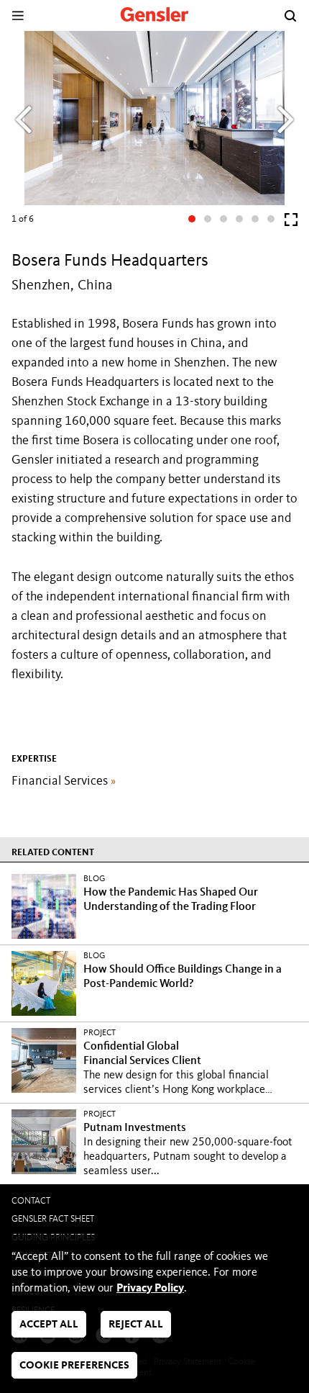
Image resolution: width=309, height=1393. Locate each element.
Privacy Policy (150, 1288)
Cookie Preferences (74, 1366)
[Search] (290, 16)
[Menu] (17, 15)
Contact (30, 1201)
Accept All (48, 1325)
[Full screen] (291, 223)
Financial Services (63, 781)
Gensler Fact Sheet (52, 1219)
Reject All (136, 1325)
